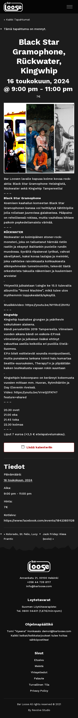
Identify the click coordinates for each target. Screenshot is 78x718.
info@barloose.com (39, 586)
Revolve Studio (41, 710)
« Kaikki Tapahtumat (17, 19)
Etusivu (39, 659)
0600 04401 (30, 610)
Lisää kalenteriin (39, 447)
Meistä (39, 666)
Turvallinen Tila (39, 684)
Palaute (39, 678)
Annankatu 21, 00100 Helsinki (39, 577)
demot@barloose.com (56, 631)
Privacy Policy (39, 690)
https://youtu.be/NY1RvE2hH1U (47, 305)
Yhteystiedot (39, 672)
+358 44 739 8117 (39, 582)
